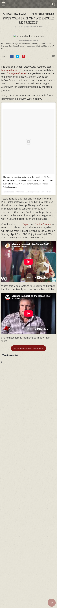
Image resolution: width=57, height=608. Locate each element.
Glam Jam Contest (16, 73)
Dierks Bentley (43, 224)
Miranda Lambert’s (12, 70)
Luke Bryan (22, 224)
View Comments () (9, 358)
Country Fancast (17, 4)
